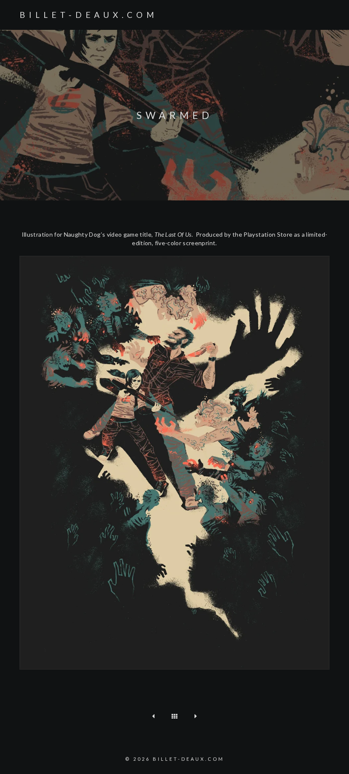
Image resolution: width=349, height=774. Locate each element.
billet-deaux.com (89, 15)
